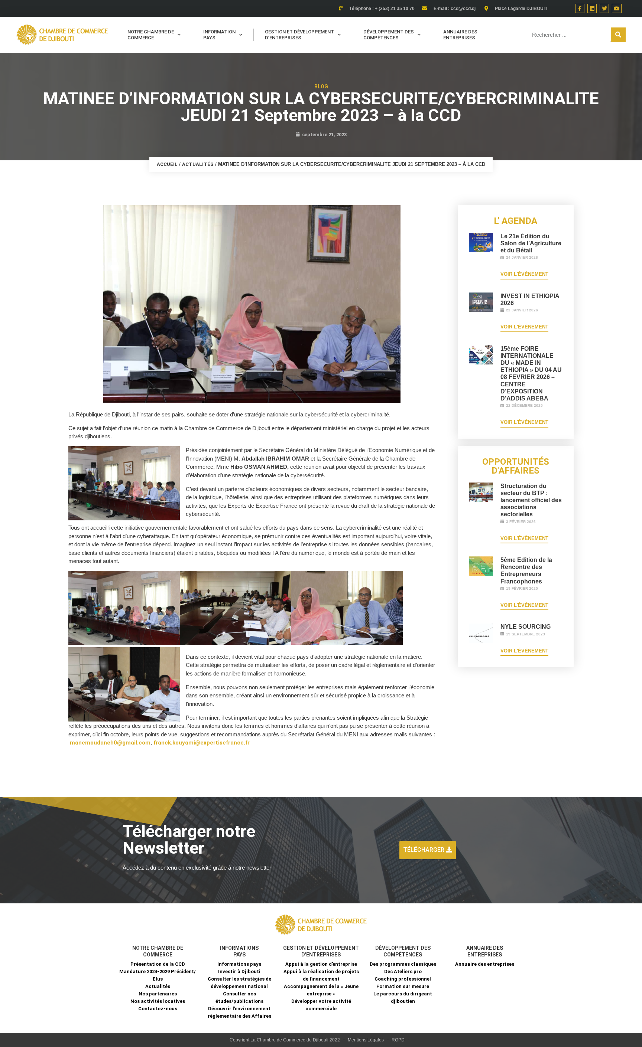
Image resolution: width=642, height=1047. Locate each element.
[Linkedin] (592, 8)
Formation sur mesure (402, 986)
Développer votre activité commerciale (321, 1004)
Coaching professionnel (402, 979)
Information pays (219, 34)
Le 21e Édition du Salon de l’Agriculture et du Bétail (530, 243)
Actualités (198, 164)
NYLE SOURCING (525, 627)
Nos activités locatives (157, 1001)
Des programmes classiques (403, 964)
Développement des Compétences (388, 34)
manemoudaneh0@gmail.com (110, 742)
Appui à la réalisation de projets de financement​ (321, 975)
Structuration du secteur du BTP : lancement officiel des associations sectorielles (531, 500)
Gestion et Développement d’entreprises (299, 34)
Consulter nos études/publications (239, 997)
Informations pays (239, 964)
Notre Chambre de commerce (150, 34)
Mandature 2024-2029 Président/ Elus (157, 975)
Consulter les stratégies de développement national (239, 982)
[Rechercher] (618, 34)
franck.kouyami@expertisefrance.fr (201, 742)
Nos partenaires (158, 994)
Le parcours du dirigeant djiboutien (402, 997)
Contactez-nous (157, 1008)
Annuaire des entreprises (460, 34)
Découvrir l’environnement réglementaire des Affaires (239, 1012)
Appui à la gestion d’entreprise (321, 964)
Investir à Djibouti (239, 971)
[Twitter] (604, 8)
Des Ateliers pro (403, 971)
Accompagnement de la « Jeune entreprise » (321, 990)
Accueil (167, 164)
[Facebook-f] (579, 8)
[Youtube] (616, 8)
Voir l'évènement (524, 274)
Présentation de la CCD (157, 964)
